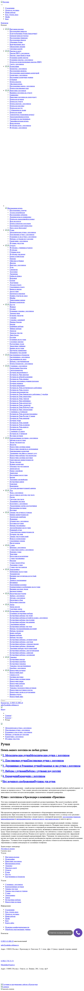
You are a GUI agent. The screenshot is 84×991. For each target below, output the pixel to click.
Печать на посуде (16, 108)
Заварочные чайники (17, 346)
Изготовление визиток (18, 71)
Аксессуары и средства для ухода (22, 495)
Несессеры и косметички (19, 556)
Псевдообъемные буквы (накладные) (23, 33)
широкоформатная (8, 819)
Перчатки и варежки (17, 293)
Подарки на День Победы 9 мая (21, 407)
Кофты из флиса (16, 276)
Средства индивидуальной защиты (23, 488)
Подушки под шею (17, 523)
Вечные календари (17, 464)
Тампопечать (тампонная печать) (22, 114)
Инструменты (15, 543)
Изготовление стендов (18, 210)
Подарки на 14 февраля (18, 433)
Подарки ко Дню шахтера (19, 375)
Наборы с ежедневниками (19, 361)
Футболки (13, 250)
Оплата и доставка (12, 10)
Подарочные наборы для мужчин (22, 620)
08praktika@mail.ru (8, 965)
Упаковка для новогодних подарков (23, 688)
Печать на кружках (17, 99)
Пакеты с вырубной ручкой (20, 55)
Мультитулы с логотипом (19, 521)
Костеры (13, 337)
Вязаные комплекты (17, 302)
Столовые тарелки (16, 342)
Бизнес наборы (15, 633)
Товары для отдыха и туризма (20, 512)
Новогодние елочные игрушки (21, 458)
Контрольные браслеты (18, 368)
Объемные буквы (16, 42)
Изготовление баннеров (19, 38)
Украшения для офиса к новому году (23, 453)
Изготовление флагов (18, 40)
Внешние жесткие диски (19, 589)
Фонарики (13, 519)
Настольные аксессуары (19, 475)
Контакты (4, 23)
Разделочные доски (17, 344)
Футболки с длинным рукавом (21, 248)
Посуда (12, 304)
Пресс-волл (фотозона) (18, 228)
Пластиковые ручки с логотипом (22, 234)
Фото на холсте (15, 221)
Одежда (12, 245)
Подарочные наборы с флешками (22, 646)
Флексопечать (15, 123)
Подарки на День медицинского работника (26, 388)
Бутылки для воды (16, 315)
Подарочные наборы (17, 611)
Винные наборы (16, 635)
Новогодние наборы (17, 683)
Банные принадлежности (19, 515)
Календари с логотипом (18, 75)
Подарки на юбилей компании (21, 377)
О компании (9, 8)
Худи (11, 267)
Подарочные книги (17, 482)
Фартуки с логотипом (18, 265)
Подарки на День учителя (19, 399)
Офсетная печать (16, 84)
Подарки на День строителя (20, 405)
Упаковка (13, 657)
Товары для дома (11, 889)
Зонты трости (15, 607)
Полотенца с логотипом (19, 504)
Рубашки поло (15, 252)
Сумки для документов (18, 567)
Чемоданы (13, 554)
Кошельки (13, 484)
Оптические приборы (18, 517)
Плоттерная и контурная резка (21, 226)
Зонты (11, 604)
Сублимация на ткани (18, 110)
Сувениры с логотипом (18, 366)
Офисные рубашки (17, 261)
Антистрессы (15, 469)
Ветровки (13, 278)
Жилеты (13, 263)
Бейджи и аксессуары (18, 440)
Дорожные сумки (16, 565)
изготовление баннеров (71, 817)
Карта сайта (9, 923)
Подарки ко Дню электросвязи (21, 409)
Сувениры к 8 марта (17, 431)
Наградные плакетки (17, 602)
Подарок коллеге (16, 429)
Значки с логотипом (17, 596)
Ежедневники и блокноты (19, 355)
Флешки (13, 578)
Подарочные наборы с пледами (21, 642)
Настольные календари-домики (21, 77)
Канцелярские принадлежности (21, 460)
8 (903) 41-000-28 (7, 941)
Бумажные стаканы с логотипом (22, 311)
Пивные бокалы (16, 322)
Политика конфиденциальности (17, 927)
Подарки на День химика (19, 379)
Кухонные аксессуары (18, 339)
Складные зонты (16, 609)
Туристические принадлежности (22, 532)
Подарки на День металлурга (20, 403)
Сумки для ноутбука (17, 563)
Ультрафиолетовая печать (19, 121)
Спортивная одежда (17, 287)
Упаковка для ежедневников (20, 666)
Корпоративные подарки (14, 887)
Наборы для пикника (17, 525)
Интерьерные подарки (18, 508)
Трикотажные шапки (17, 300)
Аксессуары (14, 291)
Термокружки (15, 313)
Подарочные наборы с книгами (21, 653)
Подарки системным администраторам (24, 381)
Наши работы (10, 12)
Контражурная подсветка (19, 36)
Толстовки (14, 272)
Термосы (13, 331)
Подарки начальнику (17, 385)
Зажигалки (14, 473)
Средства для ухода (17, 499)
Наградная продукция (17, 593)
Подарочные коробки (18, 661)
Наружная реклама (16, 29)
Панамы (13, 259)
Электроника (14, 569)
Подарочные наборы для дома (21, 626)
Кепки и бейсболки (17, 256)
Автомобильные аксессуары (20, 528)
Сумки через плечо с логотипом (22, 550)
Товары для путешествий (19, 536)
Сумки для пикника (17, 558)
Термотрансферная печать (19, 117)
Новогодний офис (16, 696)
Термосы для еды (16, 333)
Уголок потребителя (17, 212)
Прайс (7, 17)
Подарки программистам (19, 392)
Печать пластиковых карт (19, 88)
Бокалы (12, 324)
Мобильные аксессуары (18, 572)
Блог (7, 19)
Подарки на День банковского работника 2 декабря (29, 394)
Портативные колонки (18, 585)
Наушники (14, 582)
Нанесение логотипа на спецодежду (23, 97)
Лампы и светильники (18, 580)
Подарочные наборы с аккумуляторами (24, 650)
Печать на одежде (16, 101)
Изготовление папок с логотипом (22, 86)
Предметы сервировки (18, 350)
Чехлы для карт (15, 462)
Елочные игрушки (16, 677)
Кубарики (13, 79)
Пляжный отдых (16, 530)
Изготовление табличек (18, 215)
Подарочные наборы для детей (21, 616)
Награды (13, 445)
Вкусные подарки (16, 436)
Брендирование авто (17, 44)
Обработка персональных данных (18, 929)
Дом (11, 490)
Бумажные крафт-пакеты (19, 58)
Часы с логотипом (16, 493)
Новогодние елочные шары (20, 447)
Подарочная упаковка (18, 664)
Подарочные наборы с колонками (22, 655)
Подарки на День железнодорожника (23, 414)
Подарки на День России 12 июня (22, 416)
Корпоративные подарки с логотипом (23, 438)
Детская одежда (15, 285)
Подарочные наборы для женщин (22, 622)
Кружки (13, 309)
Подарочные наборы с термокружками (24, 644)
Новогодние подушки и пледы (21, 690)
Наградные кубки (16, 600)
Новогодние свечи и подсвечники (22, 692)
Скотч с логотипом (17, 64)
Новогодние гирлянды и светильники (24, 449)
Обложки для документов (19, 466)
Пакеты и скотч (15, 51)
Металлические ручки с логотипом (23, 232)
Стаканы (13, 318)
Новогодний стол (16, 686)
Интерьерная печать (12, 863)
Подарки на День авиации (19, 418)
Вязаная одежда (15, 694)
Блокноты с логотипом (18, 69)
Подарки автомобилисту (19, 372)
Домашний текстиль (17, 501)
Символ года (14, 675)
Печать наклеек (15, 82)
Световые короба (16, 49)
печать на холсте (38, 819)
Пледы (12, 497)
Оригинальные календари (19, 451)
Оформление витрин (17, 47)
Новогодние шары (16, 681)
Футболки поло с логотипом (20, 125)
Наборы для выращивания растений (23, 629)
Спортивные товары (17, 541)
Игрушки (13, 510)
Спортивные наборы (17, 624)
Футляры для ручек (17, 243)
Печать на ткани (16, 112)
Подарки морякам (16, 383)
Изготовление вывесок (18, 31)
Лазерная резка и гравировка (20, 217)
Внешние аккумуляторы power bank (23, 576)
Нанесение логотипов (17, 90)
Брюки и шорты (16, 289)
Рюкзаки (13, 561)
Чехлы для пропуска (17, 442)
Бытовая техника (16, 591)
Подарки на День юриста (19, 427)
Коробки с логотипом (18, 668)
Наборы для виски (16, 631)
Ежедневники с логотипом (20, 357)
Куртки (12, 280)
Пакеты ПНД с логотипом (19, 53)
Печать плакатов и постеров (20, 223)
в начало (6, 987)
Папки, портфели (16, 471)
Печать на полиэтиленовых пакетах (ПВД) (26, 62)
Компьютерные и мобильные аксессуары (25, 587)
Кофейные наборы (16, 326)
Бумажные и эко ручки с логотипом (23, 237)
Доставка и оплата (8, 849)
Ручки (11, 230)
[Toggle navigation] (2, 4)
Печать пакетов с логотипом (20, 104)
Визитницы (14, 486)
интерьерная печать (23, 819)
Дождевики (14, 283)
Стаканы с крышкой (17, 320)
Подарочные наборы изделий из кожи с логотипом (29, 618)
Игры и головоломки (17, 539)
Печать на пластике (17, 106)
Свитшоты (14, 269)
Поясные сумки (15, 552)
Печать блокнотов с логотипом (21, 364)
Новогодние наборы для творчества (23, 455)
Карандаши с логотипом (19, 241)
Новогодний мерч (16, 672)
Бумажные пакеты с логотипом (21, 60)
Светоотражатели (16, 370)
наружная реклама (52, 819)
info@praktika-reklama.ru (10, 705)
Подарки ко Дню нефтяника (20, 401)
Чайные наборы (15, 328)
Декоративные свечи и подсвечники (23, 506)
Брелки (12, 477)
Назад (3, 709)
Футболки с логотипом (18, 128)
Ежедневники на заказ (18, 359)
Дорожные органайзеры (19, 479)
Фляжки (13, 307)
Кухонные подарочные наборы (21, 613)
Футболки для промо (17, 254)
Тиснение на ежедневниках (20, 119)
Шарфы (12, 298)
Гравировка (14, 95)
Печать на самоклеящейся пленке (22, 219)
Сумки (12, 545)
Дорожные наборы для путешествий (23, 648)
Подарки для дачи (16, 534)
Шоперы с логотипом (18, 547)
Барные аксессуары (17, 348)
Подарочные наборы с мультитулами (23, 640)
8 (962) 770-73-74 (7, 961)
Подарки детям (15, 420)
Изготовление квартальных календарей (24, 73)
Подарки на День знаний (19, 423)
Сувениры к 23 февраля (18, 412)
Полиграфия (14, 66)
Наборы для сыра (16, 637)
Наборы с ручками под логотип (21, 239)
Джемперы (14, 274)
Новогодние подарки (17, 670)
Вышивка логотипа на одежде (21, 93)
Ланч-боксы (14, 335)
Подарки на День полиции (20, 425)
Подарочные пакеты (17, 659)
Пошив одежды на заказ (19, 296)
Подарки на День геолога (19, 390)
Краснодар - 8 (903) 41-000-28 (12, 703)
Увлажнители (15, 574)
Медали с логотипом (17, 598)
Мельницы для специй (18, 353)
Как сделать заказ (11, 15)
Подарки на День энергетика (20, 396)
